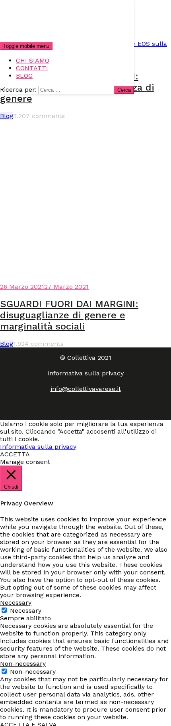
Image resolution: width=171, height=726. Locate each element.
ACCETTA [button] (15, 454)
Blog (6, 116)
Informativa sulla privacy (85, 373)
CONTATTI (32, 68)
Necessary (25, 610)
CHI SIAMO (32, 60)
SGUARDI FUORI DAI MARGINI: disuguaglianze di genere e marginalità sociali (69, 315)
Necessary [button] (15, 602)
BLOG (24, 75)
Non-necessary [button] (23, 663)
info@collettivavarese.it (86, 389)
